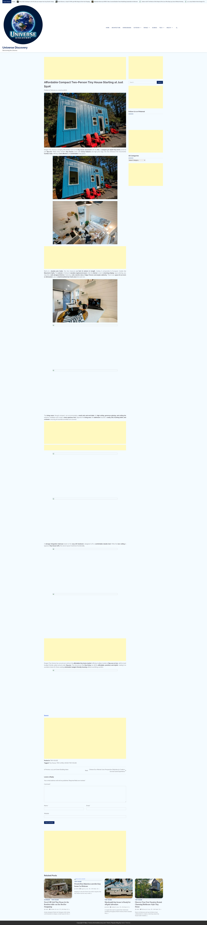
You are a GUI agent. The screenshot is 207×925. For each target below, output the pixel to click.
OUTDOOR (136, 27)
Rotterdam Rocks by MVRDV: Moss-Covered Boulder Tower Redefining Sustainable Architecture (41, 1)
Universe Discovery (15, 47)
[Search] (176, 28)
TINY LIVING (60, 763)
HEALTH (169, 27)
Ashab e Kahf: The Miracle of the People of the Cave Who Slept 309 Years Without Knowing (88, 1)
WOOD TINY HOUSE (70, 763)
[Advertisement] (85, 68)
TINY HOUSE (54, 760)
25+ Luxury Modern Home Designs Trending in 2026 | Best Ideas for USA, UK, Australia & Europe (134, 1)
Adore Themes (125, 923)
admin (65, 90)
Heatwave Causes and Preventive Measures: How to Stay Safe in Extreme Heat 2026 (179, 1)
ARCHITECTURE (116, 27)
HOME (107, 27)
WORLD (146, 27)
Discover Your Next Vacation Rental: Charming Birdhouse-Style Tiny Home (148, 904)
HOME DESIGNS (127, 27)
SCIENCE (154, 27)
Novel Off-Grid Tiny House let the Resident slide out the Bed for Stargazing (56, 904)
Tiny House (52, 763)
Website (46, 813)
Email (88, 805)
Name (46, 805)
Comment (47, 784)
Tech (160, 27)
